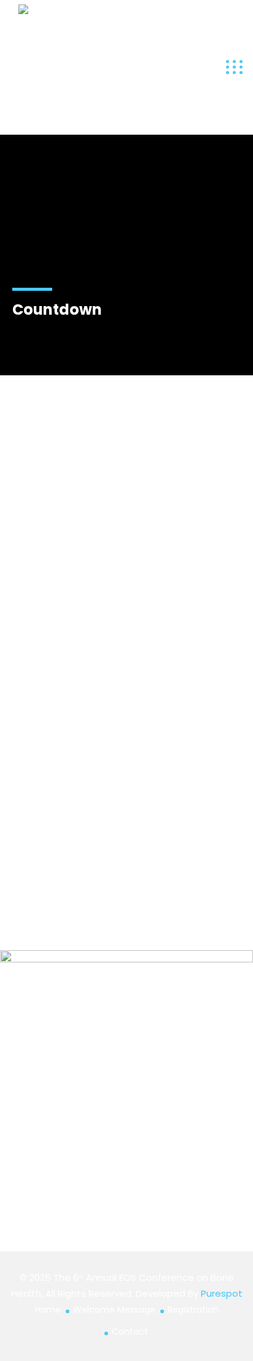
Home (48, 1309)
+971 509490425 (48, 805)
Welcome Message (114, 1309)
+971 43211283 (48, 780)
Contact (130, 1331)
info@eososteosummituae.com (79, 756)
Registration (193, 1309)
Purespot (222, 1293)
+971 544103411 (49, 830)
